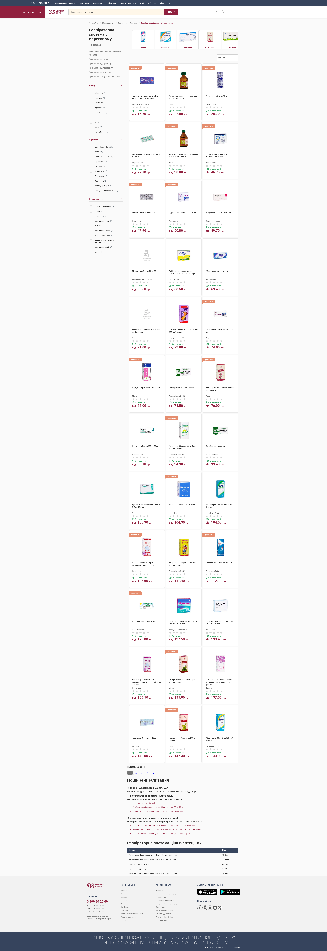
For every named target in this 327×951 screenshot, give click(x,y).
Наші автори (126, 907)
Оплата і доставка (128, 3)
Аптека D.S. (93, 23)
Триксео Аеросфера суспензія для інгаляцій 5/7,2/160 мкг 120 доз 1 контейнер (167, 829)
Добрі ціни (152, 3)
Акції (141, 3)
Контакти (124, 910)
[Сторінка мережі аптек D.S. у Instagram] (204, 907)
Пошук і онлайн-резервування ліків (170, 894)
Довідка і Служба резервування (169, 904)
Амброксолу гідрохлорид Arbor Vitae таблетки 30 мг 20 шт (158, 807)
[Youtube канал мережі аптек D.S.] (210, 907)
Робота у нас (83, 3)
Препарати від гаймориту (101, 68)
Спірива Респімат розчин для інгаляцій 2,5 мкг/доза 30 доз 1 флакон (162, 833)
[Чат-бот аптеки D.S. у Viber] (220, 907)
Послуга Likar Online (164, 917)
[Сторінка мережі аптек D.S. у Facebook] (199, 907)
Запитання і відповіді (164, 910)
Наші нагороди (127, 894)
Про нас (124, 890)
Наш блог (160, 890)
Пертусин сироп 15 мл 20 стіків (147, 803)
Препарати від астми (99, 59)
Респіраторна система (127, 23)
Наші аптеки (111, 3)
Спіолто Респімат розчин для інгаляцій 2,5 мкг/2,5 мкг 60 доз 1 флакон (164, 825)
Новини (124, 897)
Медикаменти (108, 23)
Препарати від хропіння (100, 72)
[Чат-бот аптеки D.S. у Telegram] (215, 907)
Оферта (124, 920)
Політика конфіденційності (132, 914)
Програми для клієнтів (65, 3)
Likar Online (165, 3)
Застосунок (160, 907)
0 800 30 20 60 (40, 3)
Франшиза (97, 3)
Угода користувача (128, 917)
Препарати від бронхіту (100, 63)
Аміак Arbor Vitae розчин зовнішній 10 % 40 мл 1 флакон (158, 811)
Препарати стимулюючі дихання (104, 76)
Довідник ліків (161, 920)
